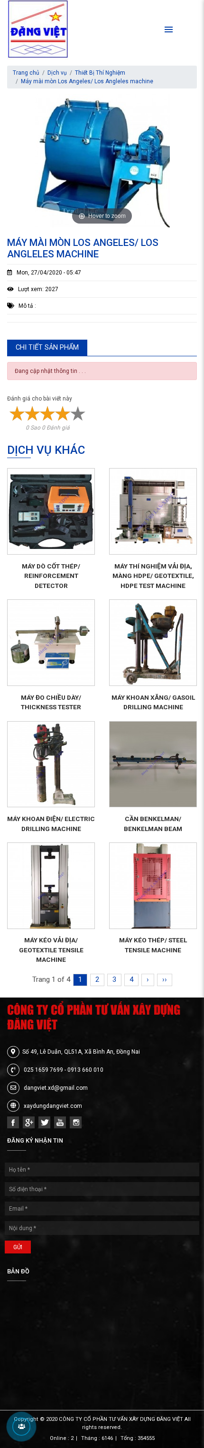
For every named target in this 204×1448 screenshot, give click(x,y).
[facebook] (13, 1122)
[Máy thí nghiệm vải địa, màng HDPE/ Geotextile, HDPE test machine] (153, 511)
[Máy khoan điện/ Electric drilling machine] (51, 764)
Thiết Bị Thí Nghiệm (100, 72)
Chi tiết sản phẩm (47, 347)
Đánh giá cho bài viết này (39, 398)
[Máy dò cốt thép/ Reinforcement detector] (51, 511)
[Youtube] (60, 1122)
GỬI (17, 1247)
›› (164, 979)
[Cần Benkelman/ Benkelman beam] (153, 764)
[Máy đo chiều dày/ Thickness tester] (51, 642)
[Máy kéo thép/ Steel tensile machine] (153, 886)
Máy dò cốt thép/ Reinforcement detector (51, 575)
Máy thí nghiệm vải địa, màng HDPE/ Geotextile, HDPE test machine (153, 575)
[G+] (29, 1122)
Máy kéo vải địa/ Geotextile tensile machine (51, 949)
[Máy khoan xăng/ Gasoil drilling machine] (153, 642)
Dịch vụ (57, 72)
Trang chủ (26, 72)
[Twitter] (44, 1122)
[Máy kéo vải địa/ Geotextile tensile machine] (51, 886)
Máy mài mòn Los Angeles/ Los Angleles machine (87, 81)
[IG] (76, 1122)
